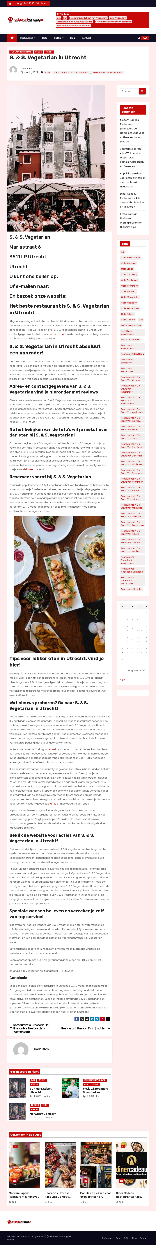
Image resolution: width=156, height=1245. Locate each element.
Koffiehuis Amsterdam (127, 332)
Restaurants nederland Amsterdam (73, 25)
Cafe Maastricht (129, 297)
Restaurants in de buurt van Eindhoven (132, 463)
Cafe (45, 38)
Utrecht (38, 52)
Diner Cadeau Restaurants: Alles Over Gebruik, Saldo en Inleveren (131, 1198)
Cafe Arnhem (128, 263)
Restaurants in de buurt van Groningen (132, 480)
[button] (139, 38)
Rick (29, 68)
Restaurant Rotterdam (127, 370)
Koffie (58, 38)
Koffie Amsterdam (131, 325)
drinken (29, 469)
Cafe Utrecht (128, 319)
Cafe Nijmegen (129, 302)
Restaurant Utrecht (131, 589)
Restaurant (27, 38)
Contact (86, 38)
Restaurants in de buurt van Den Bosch (132, 445)
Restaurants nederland (21, 52)
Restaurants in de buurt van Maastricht (132, 506)
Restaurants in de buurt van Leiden (130, 498)
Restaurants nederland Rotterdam (127, 580)
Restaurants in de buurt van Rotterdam (113, 21)
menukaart (59, 334)
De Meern (35, 1105)
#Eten (47, 72)
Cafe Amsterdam (118, 18)
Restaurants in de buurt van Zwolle (130, 550)
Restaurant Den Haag (132, 354)
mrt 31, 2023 (36, 1117)
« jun (122, 680)
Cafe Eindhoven (129, 280)
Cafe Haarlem (128, 291)
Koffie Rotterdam (130, 339)
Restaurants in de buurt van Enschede (131, 472)
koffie (53, 803)
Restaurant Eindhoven (127, 361)
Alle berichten (23, 1236)
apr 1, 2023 (35, 1096)
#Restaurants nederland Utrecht (107, 72)
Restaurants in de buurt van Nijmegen (131, 515)
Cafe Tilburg (127, 314)
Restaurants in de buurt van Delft (130, 437)
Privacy (10, 1239)
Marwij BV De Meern (43, 1114)
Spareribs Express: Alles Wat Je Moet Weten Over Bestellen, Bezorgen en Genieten (132, 157)
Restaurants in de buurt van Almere (130, 378)
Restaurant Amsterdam (127, 347)
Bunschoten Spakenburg (94, 1080)
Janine (47, 1096)
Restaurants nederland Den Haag (132, 570)
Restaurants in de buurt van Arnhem (131, 419)
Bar (65, 18)
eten (52, 749)
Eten (59, 18)
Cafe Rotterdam (130, 308)
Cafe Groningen (129, 285)
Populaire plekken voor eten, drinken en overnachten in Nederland (95, 1198)
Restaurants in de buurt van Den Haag (74, 21)
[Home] (12, 38)
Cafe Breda (127, 268)
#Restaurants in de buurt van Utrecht (71, 72)
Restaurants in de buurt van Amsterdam (88, 18)
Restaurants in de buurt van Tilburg (130, 532)
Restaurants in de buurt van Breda (130, 428)
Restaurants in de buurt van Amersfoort (130, 388)
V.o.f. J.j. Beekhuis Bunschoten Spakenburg (95, 1092)
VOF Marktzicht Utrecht (41, 1090)
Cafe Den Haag (129, 274)
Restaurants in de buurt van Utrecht (130, 541)
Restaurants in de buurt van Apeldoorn (132, 411)
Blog (72, 38)
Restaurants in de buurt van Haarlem (131, 489)
